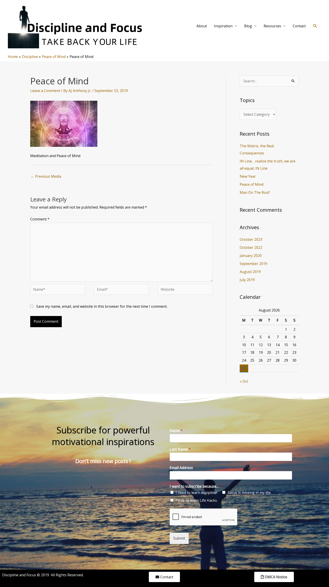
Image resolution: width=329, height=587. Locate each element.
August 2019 (250, 271)
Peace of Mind (251, 184)
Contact (299, 25)
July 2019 (247, 279)
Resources (272, 25)
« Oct (244, 381)
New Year (248, 176)
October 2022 (251, 247)
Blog (248, 25)
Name (176, 430)
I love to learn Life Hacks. (197, 500)
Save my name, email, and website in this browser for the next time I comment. (101, 306)
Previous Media (46, 176)
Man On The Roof (255, 192)
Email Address (183, 467)
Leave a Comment (45, 90)
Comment (39, 219)
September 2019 (253, 263)
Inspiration (223, 25)
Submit (179, 538)
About (202, 25)
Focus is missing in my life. (249, 492)
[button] (315, 26)
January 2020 (251, 255)
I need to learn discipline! (196, 492)
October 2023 (251, 239)
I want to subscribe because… (196, 486)
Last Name (180, 449)
